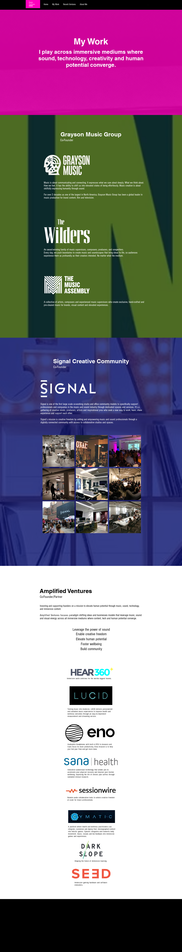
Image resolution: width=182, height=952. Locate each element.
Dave (31, 2)
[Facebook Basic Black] (148, 5)
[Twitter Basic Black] (151, 5)
